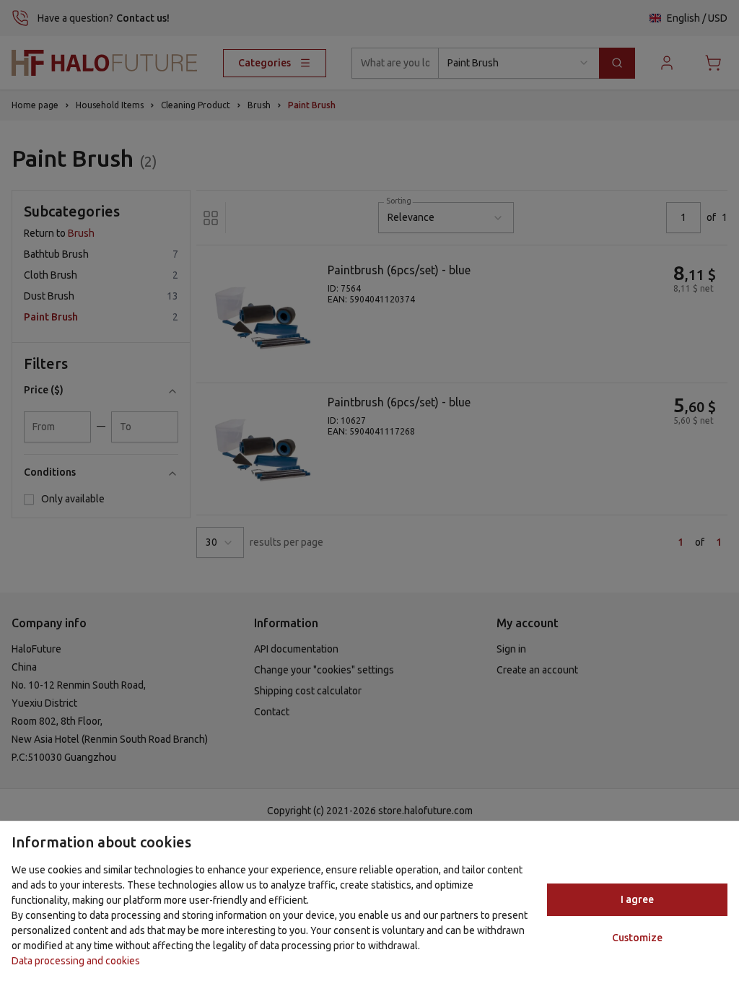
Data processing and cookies (76, 961)
